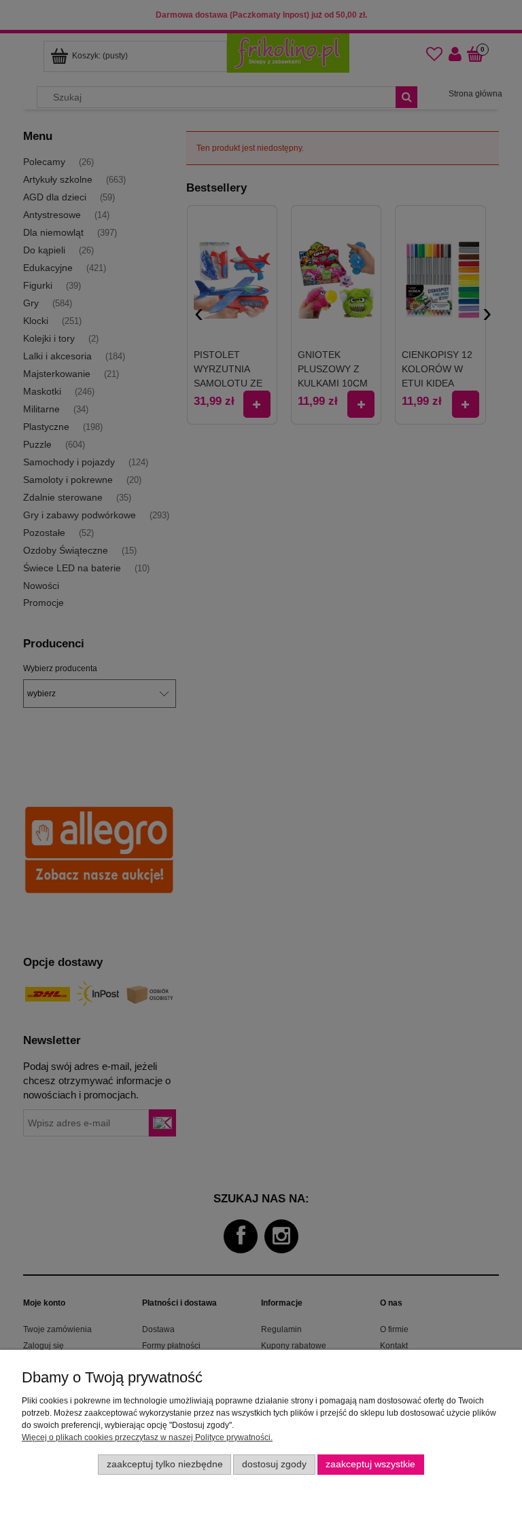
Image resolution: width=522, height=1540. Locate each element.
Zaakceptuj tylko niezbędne (165, 1464)
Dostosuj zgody (274, 1464)
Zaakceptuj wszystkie (370, 1464)
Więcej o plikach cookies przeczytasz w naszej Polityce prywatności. (147, 1437)
